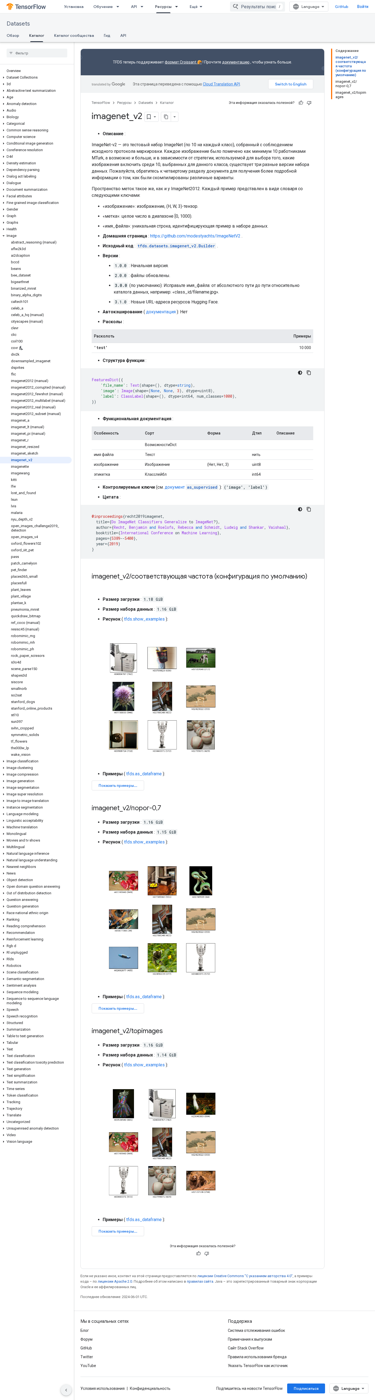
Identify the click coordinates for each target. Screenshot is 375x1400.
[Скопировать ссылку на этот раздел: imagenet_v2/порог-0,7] (166, 808)
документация (161, 311)
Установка (73, 6)
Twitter (86, 1357)
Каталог (36, 35)
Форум (86, 1339)
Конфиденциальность (150, 1388)
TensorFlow (101, 103)
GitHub (341, 6)
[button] (36, 77)
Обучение (103, 6)
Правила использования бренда (257, 1357)
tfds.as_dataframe (144, 773)
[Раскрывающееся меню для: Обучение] (119, 6)
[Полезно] (301, 103)
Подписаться (306, 1388)
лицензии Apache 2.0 (115, 1281)
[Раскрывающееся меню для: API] (143, 6)
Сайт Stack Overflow (246, 1348)
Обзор (13, 35)
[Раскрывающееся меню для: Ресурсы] (178, 6)
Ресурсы (163, 6)
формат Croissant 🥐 (183, 62)
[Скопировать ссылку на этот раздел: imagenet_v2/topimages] (168, 1031)
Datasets (18, 23)
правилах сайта (200, 1281)
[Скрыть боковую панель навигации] (66, 1390)
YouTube (88, 1365)
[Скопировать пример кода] (308, 372)
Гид (107, 35)
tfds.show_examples (144, 619)
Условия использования (102, 1388)
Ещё (194, 6)
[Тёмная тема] (300, 372)
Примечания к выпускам (250, 1339)
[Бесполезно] (309, 103)
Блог (84, 1330)
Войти (362, 6)
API (134, 6)
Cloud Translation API (221, 84)
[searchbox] (37, 53)
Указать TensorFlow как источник (258, 1365)
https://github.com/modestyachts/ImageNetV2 (195, 236)
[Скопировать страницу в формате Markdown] (166, 116)
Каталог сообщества (74, 35)
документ (191, 487)
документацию (236, 62)
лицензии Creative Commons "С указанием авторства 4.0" (245, 1276)
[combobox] (257, 7)
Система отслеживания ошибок (256, 1330)
